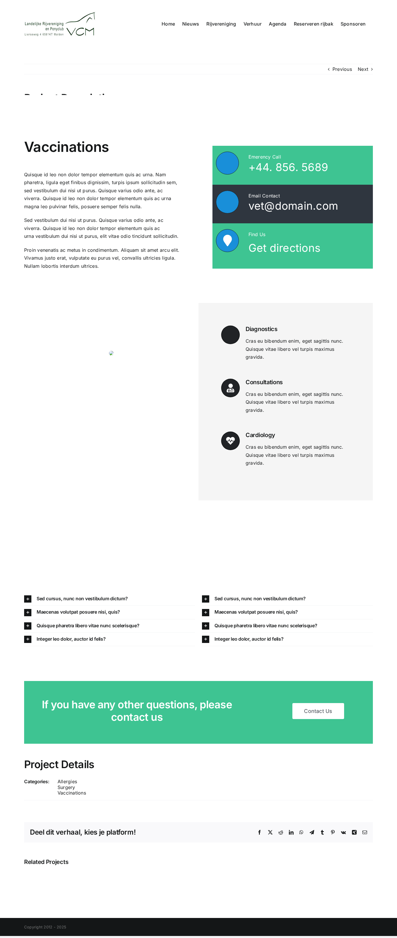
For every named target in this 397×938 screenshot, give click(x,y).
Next (363, 69)
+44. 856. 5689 (288, 167)
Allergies (67, 781)
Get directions (284, 247)
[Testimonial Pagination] (108, 451)
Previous (342, 69)
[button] (109, 598)
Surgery (66, 787)
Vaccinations (72, 793)
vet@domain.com (293, 205)
